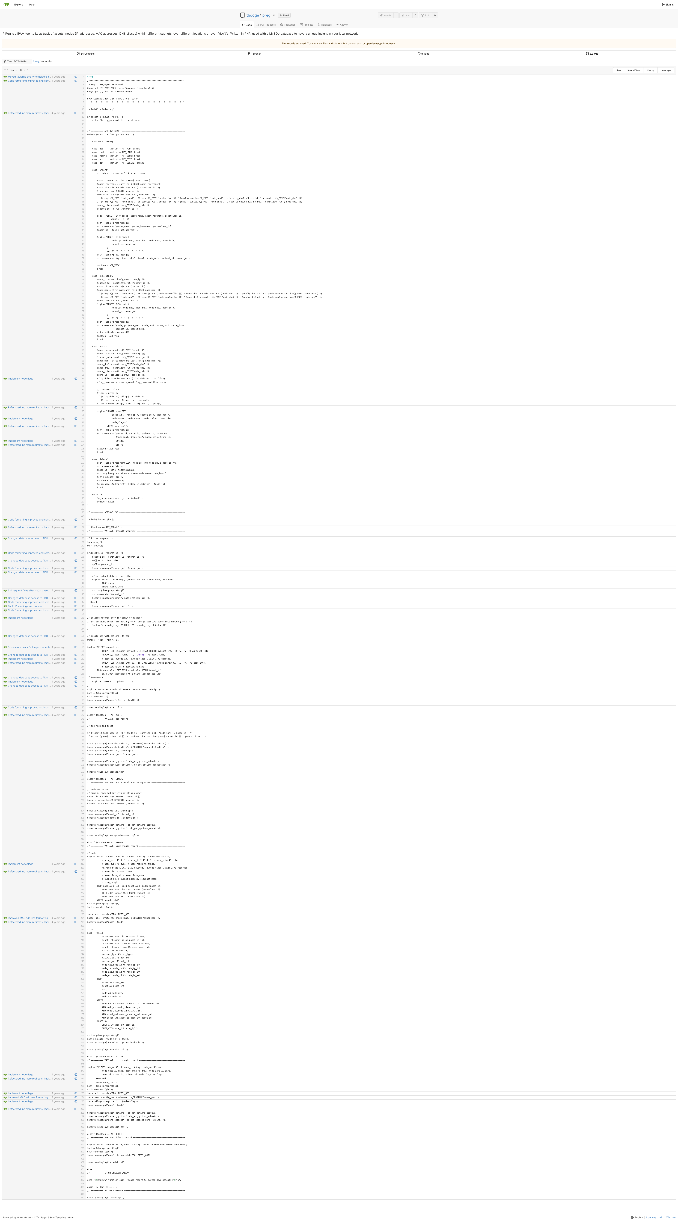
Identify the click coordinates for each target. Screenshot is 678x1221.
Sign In (670, 4)
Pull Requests (268, 24)
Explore (18, 4)
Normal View (634, 70)
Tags (425, 53)
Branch (256, 53)
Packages (289, 24)
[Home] (6, 4)
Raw (619, 70)
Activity (344, 24)
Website (671, 1217)
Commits (87, 53)
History (650, 70)
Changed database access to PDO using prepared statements (44, 538)
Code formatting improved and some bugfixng (35, 80)
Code (249, 24)
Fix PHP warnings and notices (25, 606)
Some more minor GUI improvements (29, 647)
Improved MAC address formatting (28, 917)
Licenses (651, 1217)
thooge (252, 15)
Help (32, 4)
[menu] (636, 1217)
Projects (308, 24)
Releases (326, 24)
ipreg (265, 15)
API (661, 1217)
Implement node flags (20, 378)
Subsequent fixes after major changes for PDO (35, 590)
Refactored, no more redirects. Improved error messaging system (46, 112)
